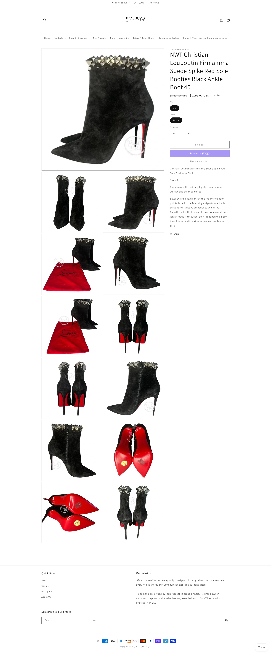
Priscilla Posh (131, 647)
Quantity (174, 127)
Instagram (46, 591)
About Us (46, 596)
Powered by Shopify (143, 647)
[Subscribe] (94, 620)
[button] (44, 20)
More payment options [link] (200, 161)
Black (176, 120)
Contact (45, 585)
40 (174, 107)
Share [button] (176, 233)
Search (44, 580)
